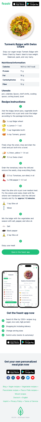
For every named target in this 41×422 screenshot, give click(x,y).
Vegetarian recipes (29, 386)
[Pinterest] (18, 377)
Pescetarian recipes (11, 390)
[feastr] (6, 4)
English (25, 397)
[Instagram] (13, 377)
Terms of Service (31, 401)
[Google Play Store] (32, 4)
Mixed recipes (20, 394)
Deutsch (16, 397)
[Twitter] (28, 377)
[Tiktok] (23, 377)
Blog (4, 386)
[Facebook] (8, 377)
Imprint (6, 401)
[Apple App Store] (18, 4)
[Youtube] (32, 377)
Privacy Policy (16, 401)
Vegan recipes (14, 386)
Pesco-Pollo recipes (29, 390)
